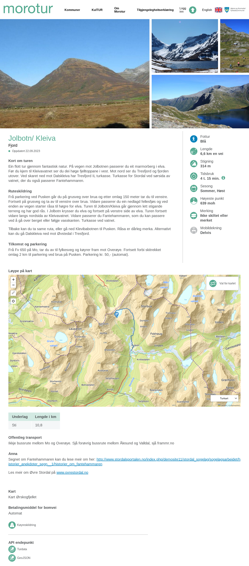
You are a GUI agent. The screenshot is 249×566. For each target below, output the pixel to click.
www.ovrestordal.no (72, 472)
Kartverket (235, 405)
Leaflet (223, 405)
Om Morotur (119, 10)
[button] (117, 315)
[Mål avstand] (13, 293)
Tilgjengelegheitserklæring (155, 9)
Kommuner (72, 9)
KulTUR (97, 9)
